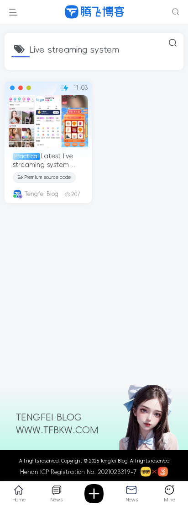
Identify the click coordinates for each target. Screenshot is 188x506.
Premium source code (47, 177)
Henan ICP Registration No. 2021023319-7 (78, 472)
